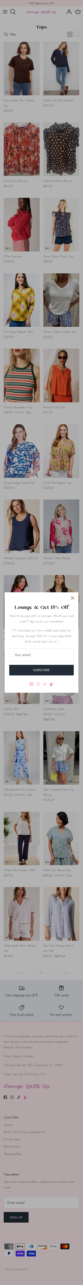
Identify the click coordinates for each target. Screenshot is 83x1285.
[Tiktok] (45, 684)
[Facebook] (31, 684)
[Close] (73, 598)
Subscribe (41, 670)
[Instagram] (38, 684)
